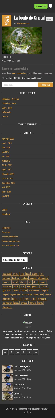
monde (14, 298)
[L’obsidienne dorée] (7, 377)
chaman (33, 277)
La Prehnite (6, 112)
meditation (38, 294)
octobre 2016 (7, 178)
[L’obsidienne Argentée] (7, 368)
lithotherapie (34, 290)
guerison (43, 286)
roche (16, 302)
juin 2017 (5, 151)
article (15, 273)
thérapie (32, 302)
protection (42, 298)
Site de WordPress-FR (10, 245)
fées (28, 286)
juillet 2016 (6, 191)
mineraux (6, 298)
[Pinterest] (23, 352)
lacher (15, 290)
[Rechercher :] (27, 84)
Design (4, 209)
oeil (21, 298)
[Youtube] (35, 352)
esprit (16, 286)
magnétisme (27, 294)
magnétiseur (15, 294)
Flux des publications (10, 236)
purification (7, 302)
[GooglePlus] (17, 352)
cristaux (23, 282)
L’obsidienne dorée (9, 103)
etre (22, 286)
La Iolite (5, 116)
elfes (35, 282)
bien (28, 273)
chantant (6, 282)
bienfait (35, 273)
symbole (24, 302)
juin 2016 (5, 195)
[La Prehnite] (7, 395)
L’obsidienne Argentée (10, 98)
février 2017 (7, 165)
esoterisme (7, 286)
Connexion (6, 232)
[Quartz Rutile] (7, 386)
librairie (24, 290)
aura (22, 273)
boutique (15, 277)
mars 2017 (6, 160)
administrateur (23, 23)
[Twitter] (5, 352)
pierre (27, 298)
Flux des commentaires (10, 240)
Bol (42, 273)
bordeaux (6, 277)
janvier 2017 (6, 169)
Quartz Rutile (7, 107)
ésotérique (7, 306)
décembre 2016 (8, 173)
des (29, 282)
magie (5, 294)
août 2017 (6, 147)
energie (43, 282)
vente (40, 302)
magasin (45, 290)
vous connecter (19, 73)
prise (34, 298)
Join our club (41, 6)
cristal (14, 282)
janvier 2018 (7, 143)
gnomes (35, 286)
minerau (48, 294)
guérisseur (7, 290)
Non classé (6, 214)
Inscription (6, 227)
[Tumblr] (29, 352)
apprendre (7, 273)
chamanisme (43, 277)
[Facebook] (11, 352)
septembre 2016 (8, 182)
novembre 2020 (8, 138)
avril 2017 (6, 156)
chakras (24, 277)
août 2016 (6, 187)
